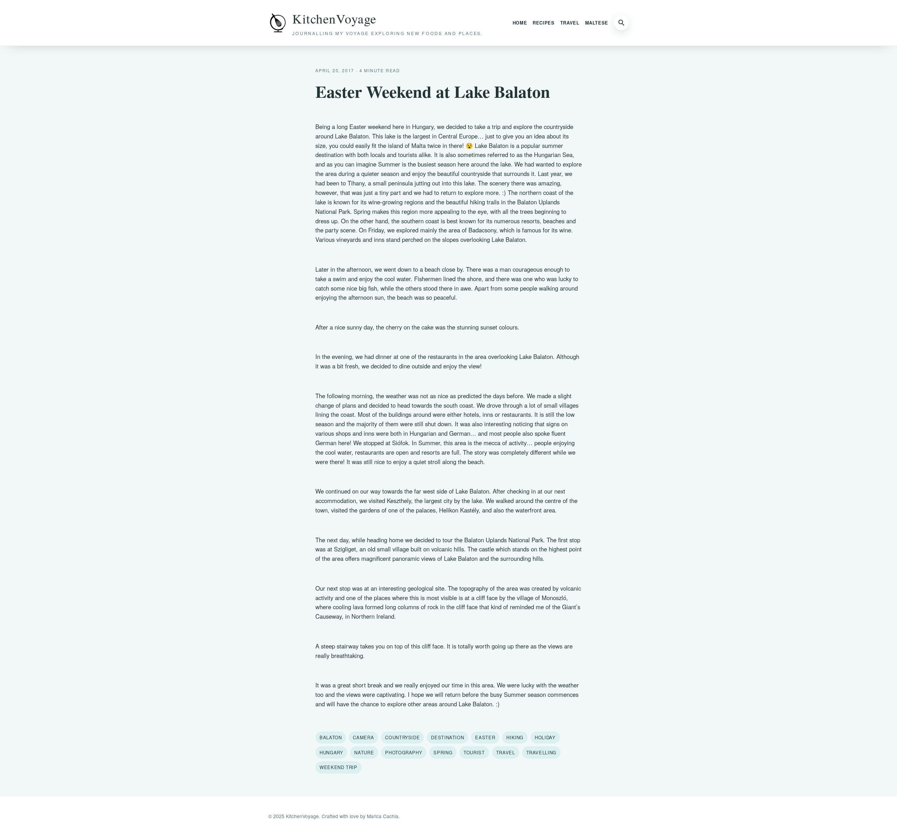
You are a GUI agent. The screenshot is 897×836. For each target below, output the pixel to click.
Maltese (596, 23)
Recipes (543, 23)
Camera (363, 737)
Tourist (474, 752)
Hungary (331, 752)
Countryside (402, 737)
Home (520, 23)
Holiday (545, 737)
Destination (447, 737)
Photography (403, 752)
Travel (570, 23)
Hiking (514, 737)
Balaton (331, 737)
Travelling (541, 752)
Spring (442, 752)
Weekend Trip (338, 767)
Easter (485, 737)
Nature (364, 752)
